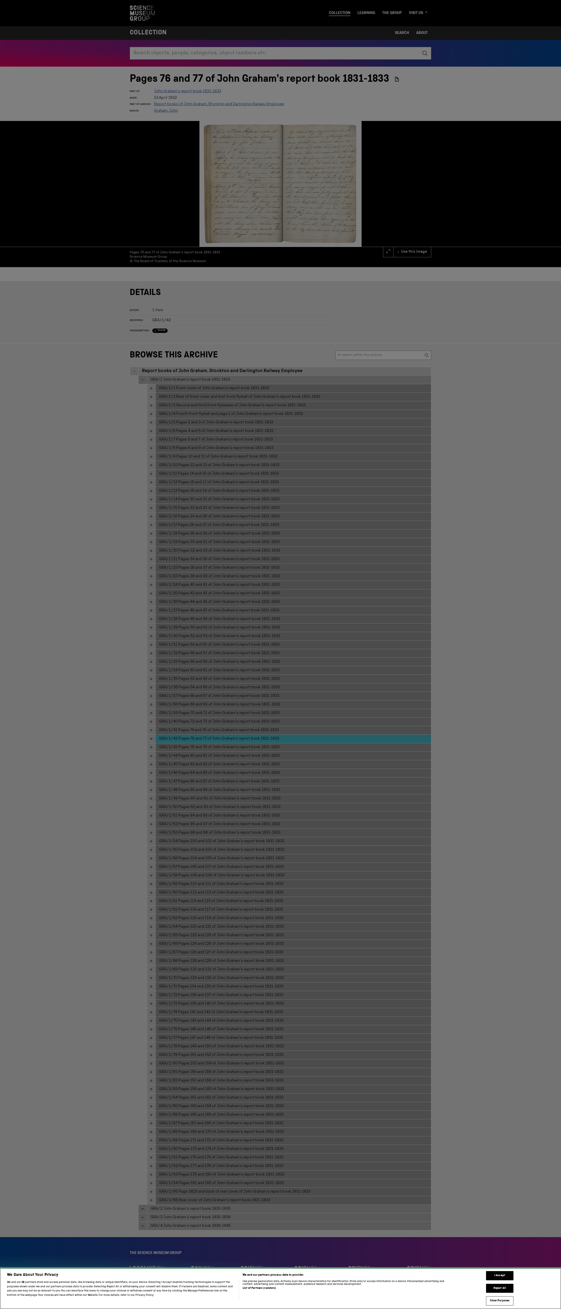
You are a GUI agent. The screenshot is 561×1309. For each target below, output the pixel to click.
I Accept (499, 1275)
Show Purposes (500, 1300)
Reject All (500, 1288)
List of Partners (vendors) (259, 1288)
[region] (280, 1288)
